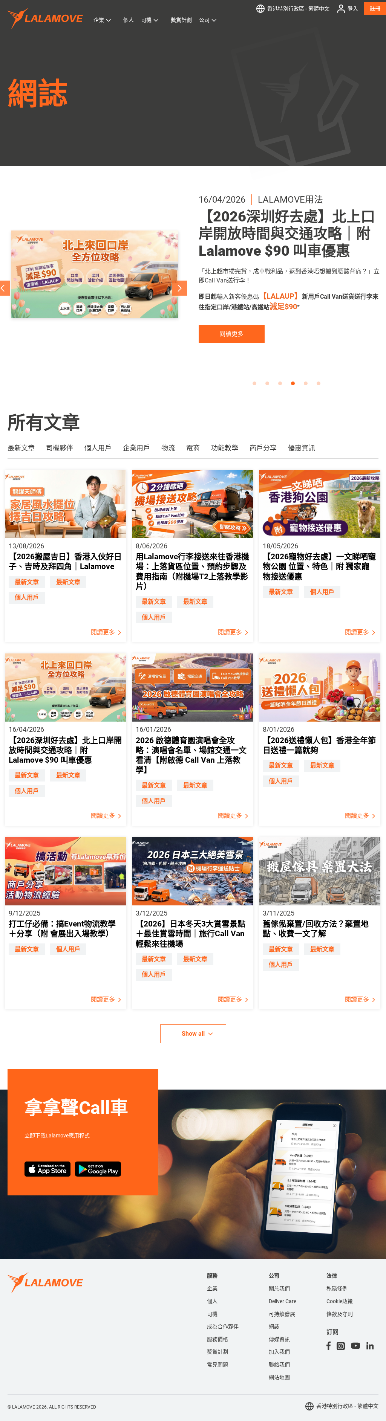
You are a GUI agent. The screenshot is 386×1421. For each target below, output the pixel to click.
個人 (128, 20)
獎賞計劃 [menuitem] (217, 1352)
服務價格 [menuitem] (217, 1339)
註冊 (375, 8)
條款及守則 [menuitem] (339, 1314)
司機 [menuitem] (212, 1314)
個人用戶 (98, 448)
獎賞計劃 (181, 20)
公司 (204, 20)
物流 (168, 448)
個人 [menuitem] (212, 1301)
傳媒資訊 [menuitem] (279, 1339)
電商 (193, 448)
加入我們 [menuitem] (279, 1352)
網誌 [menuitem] (274, 1326)
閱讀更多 (231, 363)
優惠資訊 (301, 448)
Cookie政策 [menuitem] (339, 1301)
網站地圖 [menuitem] (279, 1377)
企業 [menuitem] (212, 1288)
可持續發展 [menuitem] (282, 1314)
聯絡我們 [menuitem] (279, 1364)
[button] (179, 288)
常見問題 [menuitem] (217, 1364)
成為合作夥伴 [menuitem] (223, 1326)
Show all (193, 1033)
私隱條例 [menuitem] (337, 1288)
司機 (146, 20)
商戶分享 (263, 448)
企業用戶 (136, 448)
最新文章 (21, 448)
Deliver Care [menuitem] (282, 1301)
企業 (98, 20)
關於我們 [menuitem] (279, 1288)
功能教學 (224, 448)
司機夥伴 (59, 448)
